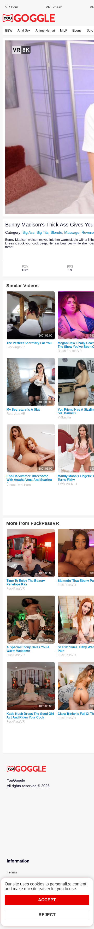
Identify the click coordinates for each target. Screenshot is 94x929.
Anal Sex (23, 30)
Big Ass (28, 232)
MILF (63, 30)
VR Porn (11, 7)
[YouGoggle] (26, 769)
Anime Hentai (45, 30)
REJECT (47, 915)
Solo (90, 30)
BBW (8, 30)
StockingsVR (16, 347)
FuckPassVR (16, 588)
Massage (71, 232)
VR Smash (54, 7)
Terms (12, 872)
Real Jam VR (16, 414)
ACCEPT (47, 900)
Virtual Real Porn (19, 485)
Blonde (56, 232)
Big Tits (43, 232)
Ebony (76, 30)
